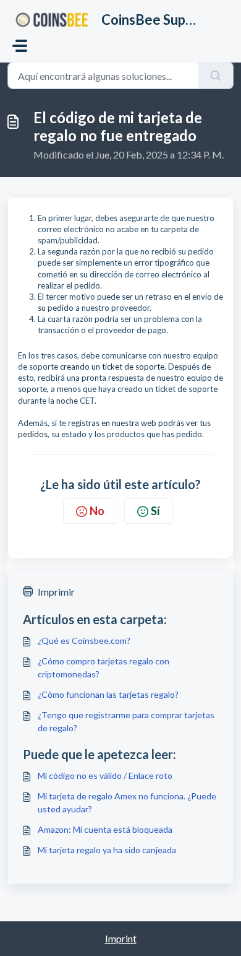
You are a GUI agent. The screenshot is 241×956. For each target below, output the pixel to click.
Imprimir (56, 592)
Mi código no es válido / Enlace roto (105, 775)
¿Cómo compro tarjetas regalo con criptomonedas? (103, 667)
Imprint (121, 938)
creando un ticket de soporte (112, 367)
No (97, 511)
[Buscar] (216, 75)
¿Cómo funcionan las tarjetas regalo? (108, 694)
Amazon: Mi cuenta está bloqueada (105, 829)
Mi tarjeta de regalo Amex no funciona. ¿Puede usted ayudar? (127, 802)
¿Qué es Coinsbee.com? (84, 640)
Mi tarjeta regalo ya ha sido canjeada (107, 850)
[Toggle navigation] (19, 46)
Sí (155, 511)
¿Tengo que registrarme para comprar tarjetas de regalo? (126, 721)
